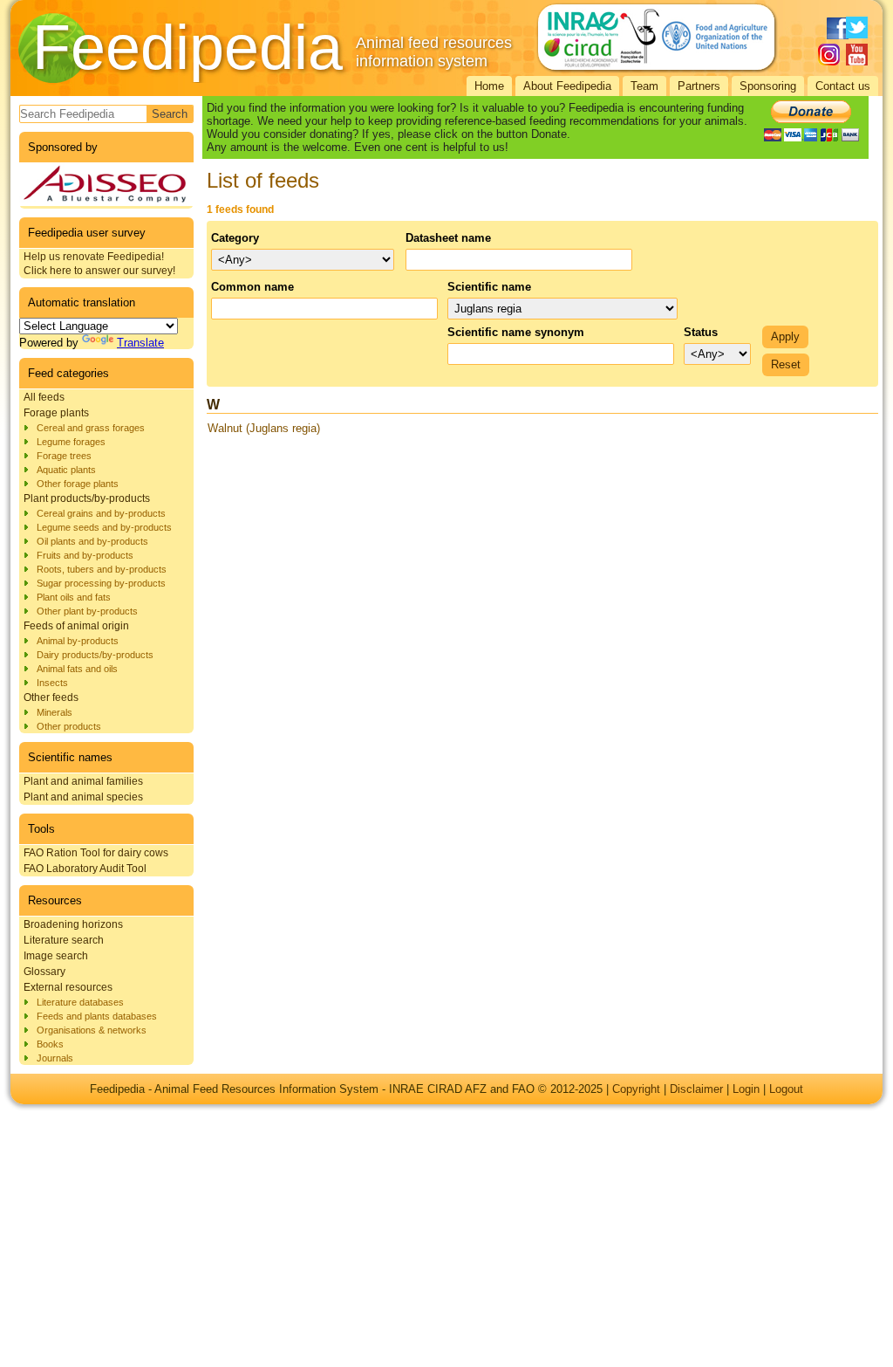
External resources (68, 987)
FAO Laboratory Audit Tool (85, 868)
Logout (786, 1089)
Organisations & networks (92, 1030)
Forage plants (56, 413)
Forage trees (64, 455)
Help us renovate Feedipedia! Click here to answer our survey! (99, 264)
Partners (699, 86)
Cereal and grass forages (91, 427)
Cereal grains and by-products (101, 513)
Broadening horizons (73, 924)
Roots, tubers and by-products (102, 569)
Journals (55, 1058)
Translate (140, 342)
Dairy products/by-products (95, 654)
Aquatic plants (66, 469)
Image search (56, 956)
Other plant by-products (87, 611)
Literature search (64, 940)
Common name (252, 286)
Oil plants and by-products (92, 541)
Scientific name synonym (515, 332)
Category (235, 237)
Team (644, 86)
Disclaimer (696, 1089)
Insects (52, 682)
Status (701, 332)
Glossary (44, 971)
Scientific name (489, 286)
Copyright (636, 1089)
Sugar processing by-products (101, 583)
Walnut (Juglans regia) (264, 428)
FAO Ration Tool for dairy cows (96, 853)
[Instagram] (829, 54)
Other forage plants (78, 483)
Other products (69, 726)
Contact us (842, 86)
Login (746, 1089)
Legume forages (71, 441)
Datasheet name (448, 237)
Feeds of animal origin (76, 626)
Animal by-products (78, 640)
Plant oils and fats (74, 597)
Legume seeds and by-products (104, 527)
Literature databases (80, 1002)
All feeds (44, 397)
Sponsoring (768, 86)
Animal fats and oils (77, 668)
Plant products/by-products (87, 498)
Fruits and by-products (85, 555)
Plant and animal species (83, 797)
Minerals (54, 712)
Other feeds (51, 697)
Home (489, 86)
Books (50, 1044)
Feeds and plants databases (97, 1016)
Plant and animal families (83, 781)
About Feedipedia (567, 86)
